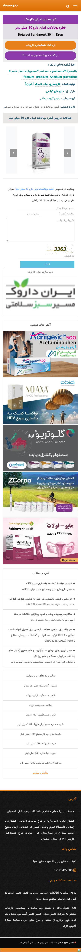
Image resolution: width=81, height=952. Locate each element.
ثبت (47, 264)
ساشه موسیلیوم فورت (40, 705)
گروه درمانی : (68, 98)
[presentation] (67, 153)
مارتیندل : (70, 91)
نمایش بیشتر (40, 773)
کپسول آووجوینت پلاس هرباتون (40, 686)
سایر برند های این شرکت (40, 675)
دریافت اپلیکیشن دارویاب (41, 45)
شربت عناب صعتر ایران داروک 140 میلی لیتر (40, 724)
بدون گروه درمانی (50, 98)
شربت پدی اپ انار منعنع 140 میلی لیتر (40, 734)
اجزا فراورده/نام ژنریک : (62, 65)
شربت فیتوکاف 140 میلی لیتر (40, 744)
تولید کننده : (67, 84)
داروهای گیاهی (55, 91)
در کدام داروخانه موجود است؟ (40, 55)
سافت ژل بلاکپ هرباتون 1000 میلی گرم (40, 763)
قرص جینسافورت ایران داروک (41, 715)
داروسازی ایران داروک (40, 19)
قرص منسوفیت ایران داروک (40, 696)
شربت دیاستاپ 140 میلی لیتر (40, 753)
